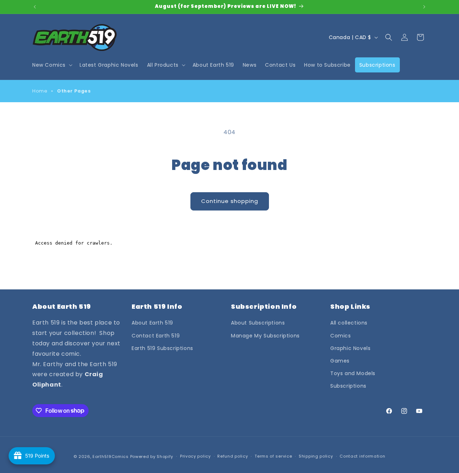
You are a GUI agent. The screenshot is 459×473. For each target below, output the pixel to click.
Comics (340, 335)
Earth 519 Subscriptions (162, 348)
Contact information (362, 456)
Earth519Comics (111, 456)
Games (340, 360)
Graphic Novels (350, 348)
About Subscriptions (258, 322)
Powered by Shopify (152, 456)
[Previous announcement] (35, 7)
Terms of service (273, 456)
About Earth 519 (152, 322)
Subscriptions (348, 385)
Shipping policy (316, 456)
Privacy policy (195, 456)
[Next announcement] (424, 7)
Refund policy (232, 456)
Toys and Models (352, 373)
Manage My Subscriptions (265, 335)
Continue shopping (229, 201)
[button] (51, 64)
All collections (349, 322)
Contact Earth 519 (156, 335)
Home (39, 91)
